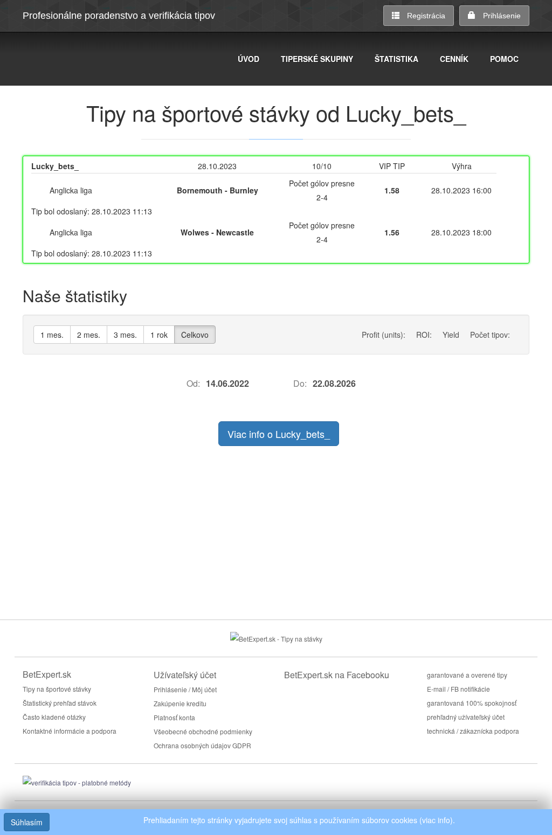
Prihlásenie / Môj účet (185, 689)
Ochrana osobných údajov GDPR (202, 745)
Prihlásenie (502, 15)
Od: (193, 383)
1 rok (159, 334)
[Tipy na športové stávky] (276, 637)
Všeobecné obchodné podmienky (203, 731)
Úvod (248, 58)
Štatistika (396, 58)
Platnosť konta (174, 717)
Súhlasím (27, 822)
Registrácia (426, 15)
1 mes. (52, 334)
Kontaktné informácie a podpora (69, 730)
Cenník (454, 58)
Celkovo (195, 334)
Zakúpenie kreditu (180, 703)
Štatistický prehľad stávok (59, 702)
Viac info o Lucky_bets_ (278, 434)
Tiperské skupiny (317, 58)
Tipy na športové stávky (57, 688)
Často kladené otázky (54, 716)
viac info (436, 820)
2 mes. (88, 334)
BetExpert (79, 60)
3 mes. (125, 334)
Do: (300, 383)
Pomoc (504, 58)
